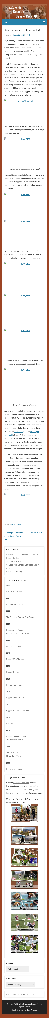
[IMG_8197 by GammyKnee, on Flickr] (24, 342)
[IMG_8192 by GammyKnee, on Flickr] (24, 276)
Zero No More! (12, 752)
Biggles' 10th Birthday (15, 659)
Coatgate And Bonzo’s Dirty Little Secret (22, 565)
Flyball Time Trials (13, 756)
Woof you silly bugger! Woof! (18, 633)
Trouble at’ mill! (37, 533)
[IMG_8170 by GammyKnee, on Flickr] (24, 205)
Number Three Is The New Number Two (22, 554)
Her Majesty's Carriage (15, 604)
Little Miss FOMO (13, 646)
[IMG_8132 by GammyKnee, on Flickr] (24, 151)
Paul (28, 35)
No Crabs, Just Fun (14, 591)
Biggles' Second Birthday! (16, 736)
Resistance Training (14, 572)
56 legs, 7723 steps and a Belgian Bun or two (13, 536)
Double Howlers (12, 558)
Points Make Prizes (14, 769)
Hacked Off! (11, 723)
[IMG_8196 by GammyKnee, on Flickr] (24, 384)
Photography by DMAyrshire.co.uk (20, 994)
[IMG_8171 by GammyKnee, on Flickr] (24, 233)
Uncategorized (16, 524)
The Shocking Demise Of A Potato (20, 617)
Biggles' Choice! (12, 672)
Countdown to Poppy (14, 630)
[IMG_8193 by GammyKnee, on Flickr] (24, 310)
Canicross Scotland (21, 783)
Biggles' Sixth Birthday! (15, 698)
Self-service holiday (14, 685)
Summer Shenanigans (15, 561)
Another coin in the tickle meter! (22, 30)
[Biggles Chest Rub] (24, 110)
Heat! (8, 568)
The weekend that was (15, 740)
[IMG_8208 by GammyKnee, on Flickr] (24, 506)
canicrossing (19, 431)
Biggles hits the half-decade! (17, 710)
